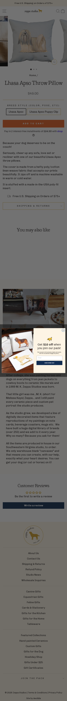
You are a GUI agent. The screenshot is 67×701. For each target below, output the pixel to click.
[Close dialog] (63, 330)
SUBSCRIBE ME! (49, 363)
